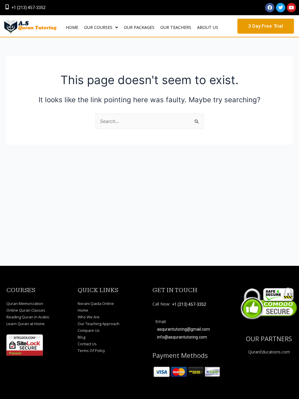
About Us (207, 27)
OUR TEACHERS (175, 27)
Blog (81, 337)
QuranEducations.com (269, 352)
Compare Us (89, 330)
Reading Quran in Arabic (27, 317)
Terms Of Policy (91, 350)
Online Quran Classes (25, 310)
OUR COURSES (98, 27)
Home (83, 310)
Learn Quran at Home (25, 323)
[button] (101, 27)
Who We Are (89, 317)
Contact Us (87, 343)
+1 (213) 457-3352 (28, 7)
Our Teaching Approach (98, 323)
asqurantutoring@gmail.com (183, 329)
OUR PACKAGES (139, 27)
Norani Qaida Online (96, 303)
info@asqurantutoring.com (182, 337)
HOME (72, 27)
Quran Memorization (24, 303)
